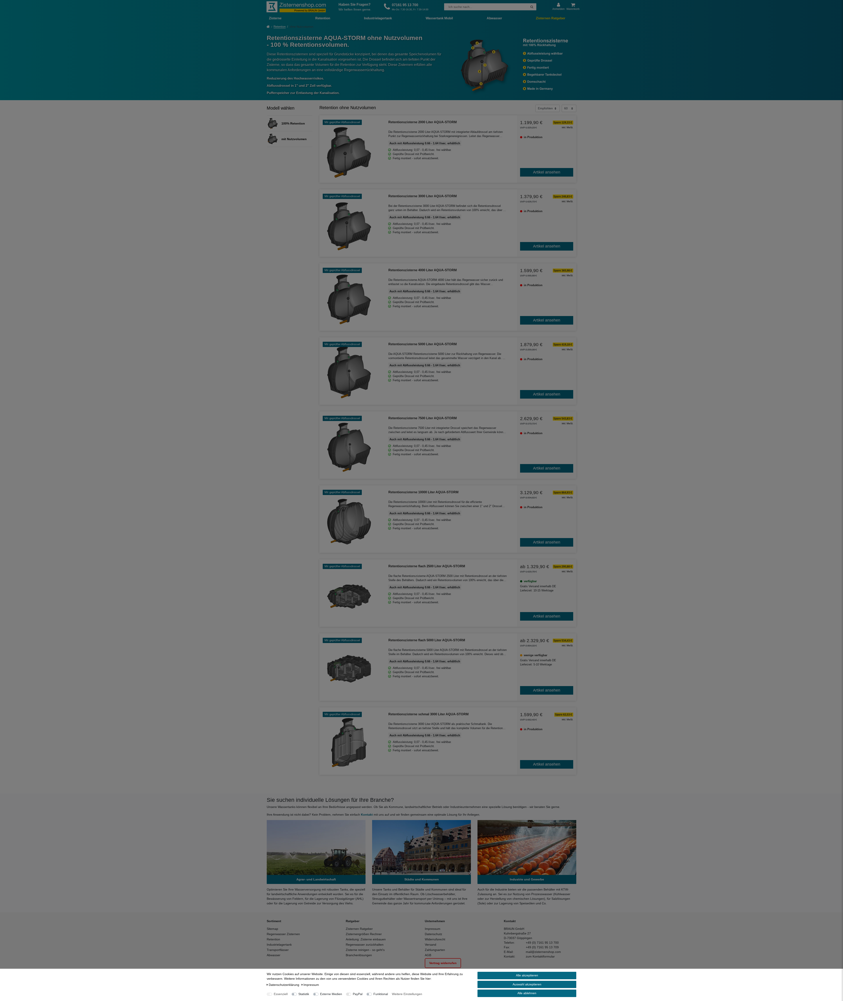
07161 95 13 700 (405, 5)
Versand (430, 944)
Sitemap (272, 929)
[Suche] (531, 6)
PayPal (357, 994)
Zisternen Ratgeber (550, 18)
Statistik (303, 994)
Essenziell (281, 994)
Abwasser (494, 18)
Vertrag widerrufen (443, 963)
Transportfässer (278, 950)
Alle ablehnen (526, 993)
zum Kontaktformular (540, 956)
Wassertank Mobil (439, 18)
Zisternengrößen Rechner (364, 934)
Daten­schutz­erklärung (284, 985)
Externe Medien (331, 994)
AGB (428, 955)
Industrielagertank (378, 18)
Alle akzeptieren (527, 975)
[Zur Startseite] (296, 6)
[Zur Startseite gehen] (268, 27)
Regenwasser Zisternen (283, 934)
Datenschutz (433, 934)
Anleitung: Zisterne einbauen (366, 939)
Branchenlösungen (359, 955)
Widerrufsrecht (435, 939)
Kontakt (367, 814)
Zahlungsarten (435, 950)
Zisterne (275, 18)
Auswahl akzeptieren (527, 984)
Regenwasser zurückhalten (365, 944)
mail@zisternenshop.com (543, 952)
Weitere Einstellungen (407, 994)
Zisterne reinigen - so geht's (365, 950)
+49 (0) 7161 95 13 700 (542, 942)
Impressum (432, 929)
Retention (322, 18)
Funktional (380, 994)
